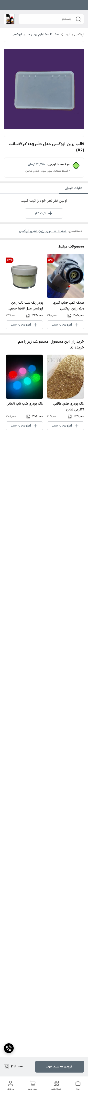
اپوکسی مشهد (74, 34)
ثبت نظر (40, 213)
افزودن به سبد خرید (60, 1066)
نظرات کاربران (73, 188)
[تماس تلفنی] (9, 1048)
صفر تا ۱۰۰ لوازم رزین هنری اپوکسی (35, 34)
